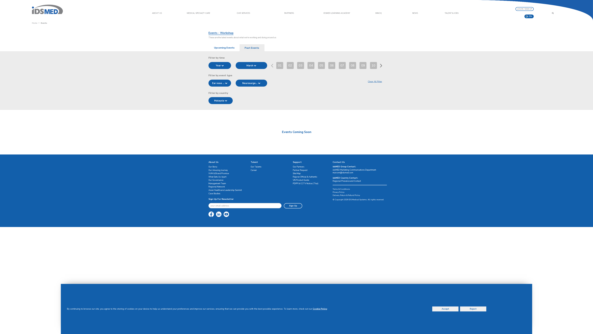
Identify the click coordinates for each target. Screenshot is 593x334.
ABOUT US (157, 13)
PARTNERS (289, 13)
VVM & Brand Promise (218, 173)
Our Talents (256, 166)
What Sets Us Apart (217, 177)
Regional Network (216, 186)
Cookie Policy (320, 308)
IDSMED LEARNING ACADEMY (337, 13)
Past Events (252, 48)
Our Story (212, 166)
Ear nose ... (218, 83)
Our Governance (215, 180)
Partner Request (300, 170)
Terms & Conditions (341, 189)
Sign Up (293, 205)
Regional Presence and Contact (347, 181)
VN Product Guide (301, 180)
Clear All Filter (375, 81)
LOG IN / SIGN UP (524, 9)
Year (218, 65)
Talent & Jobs (451, 13)
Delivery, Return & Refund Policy (346, 195)
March (250, 65)
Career (254, 170)
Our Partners (298, 166)
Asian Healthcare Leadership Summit (225, 190)
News (415, 13)
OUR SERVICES (243, 13)
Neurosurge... (250, 83)
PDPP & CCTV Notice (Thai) (305, 183)
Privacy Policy (338, 192)
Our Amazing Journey (218, 170)
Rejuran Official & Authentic (305, 177)
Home (34, 23)
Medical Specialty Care (198, 13)
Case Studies (214, 193)
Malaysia (219, 100)
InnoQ (378, 13)
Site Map (297, 173)
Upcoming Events (224, 47)
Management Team (217, 183)
